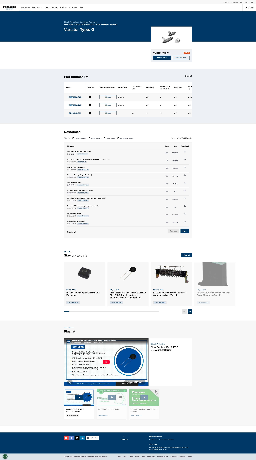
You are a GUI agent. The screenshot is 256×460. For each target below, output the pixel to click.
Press (131, 456)
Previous (173, 231)
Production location (74, 213)
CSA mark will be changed (76, 221)
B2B (252, 2)
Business (182, 456)
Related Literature (96, 138)
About (119, 456)
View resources (162, 57)
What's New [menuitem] (73, 7)
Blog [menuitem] (81, 7)
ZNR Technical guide (74, 182)
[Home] (9, 7)
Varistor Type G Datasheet (76, 167)
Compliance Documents (127, 138)
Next (184, 231)
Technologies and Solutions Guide (79, 151)
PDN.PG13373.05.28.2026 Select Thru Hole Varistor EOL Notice (88, 159)
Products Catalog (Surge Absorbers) (79, 175)
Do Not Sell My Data (162, 456)
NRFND (186, 53)
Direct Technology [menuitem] (51, 7)
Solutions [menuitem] (63, 7)
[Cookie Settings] (5, 456)
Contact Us (235, 2)
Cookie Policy (151, 456)
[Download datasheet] (90, 97)
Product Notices (110, 138)
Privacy (137, 456)
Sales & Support (244, 2)
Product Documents (80, 138)
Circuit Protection (71, 22)
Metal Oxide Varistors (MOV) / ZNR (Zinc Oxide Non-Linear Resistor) (90, 24)
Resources (36, 7)
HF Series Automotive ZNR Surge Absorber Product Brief (86, 198)
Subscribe (226, 2)
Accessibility (174, 456)
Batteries (189, 456)
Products (24, 7)
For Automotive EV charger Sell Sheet (80, 190)
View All (187, 255)
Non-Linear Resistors (88, 22)
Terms (143, 456)
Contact (125, 456)
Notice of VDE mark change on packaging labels (83, 206)
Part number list (181, 57)
